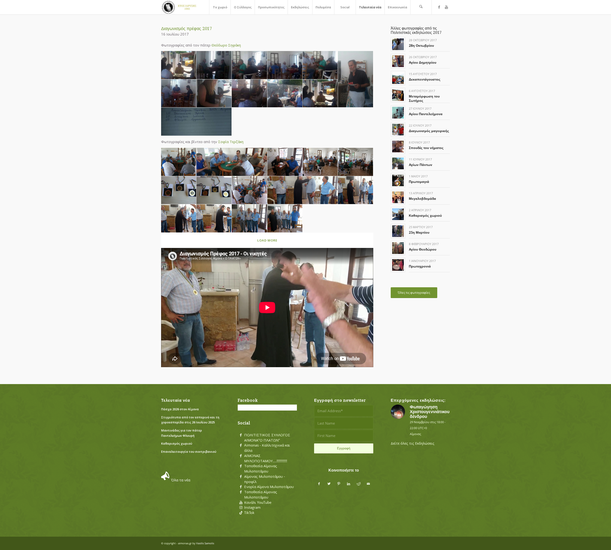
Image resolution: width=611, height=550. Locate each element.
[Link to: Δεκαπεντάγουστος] (398, 78)
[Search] (421, 7)
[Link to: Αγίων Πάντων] (398, 163)
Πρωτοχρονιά (420, 266)
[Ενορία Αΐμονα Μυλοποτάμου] (240, 486)
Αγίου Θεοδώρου (422, 249)
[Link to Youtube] (446, 6)
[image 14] (355, 190)
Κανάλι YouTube (257, 502)
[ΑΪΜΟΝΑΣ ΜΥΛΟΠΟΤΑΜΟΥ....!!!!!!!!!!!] (240, 455)
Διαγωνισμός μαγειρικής (429, 131)
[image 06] (355, 79)
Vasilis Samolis (205, 543)
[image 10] (285, 93)
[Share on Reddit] (358, 483)
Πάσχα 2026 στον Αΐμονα (180, 409)
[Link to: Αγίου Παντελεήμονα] (398, 112)
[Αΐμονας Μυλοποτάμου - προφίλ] (240, 476)
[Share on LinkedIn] (348, 483)
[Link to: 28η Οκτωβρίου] (398, 44)
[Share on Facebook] (319, 483)
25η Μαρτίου (419, 232)
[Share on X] (329, 483)
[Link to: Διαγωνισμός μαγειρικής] (398, 129)
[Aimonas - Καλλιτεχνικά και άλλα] (240, 445)
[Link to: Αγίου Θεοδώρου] (398, 248)
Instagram (252, 507)
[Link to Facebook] (439, 6)
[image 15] (178, 218)
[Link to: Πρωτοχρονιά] (398, 265)
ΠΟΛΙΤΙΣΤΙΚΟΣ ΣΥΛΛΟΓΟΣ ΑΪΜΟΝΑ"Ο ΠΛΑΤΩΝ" (267, 437)
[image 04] (285, 65)
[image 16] (214, 218)
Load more (267, 240)
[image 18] (285, 218)
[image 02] (214, 65)
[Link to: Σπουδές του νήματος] (398, 146)
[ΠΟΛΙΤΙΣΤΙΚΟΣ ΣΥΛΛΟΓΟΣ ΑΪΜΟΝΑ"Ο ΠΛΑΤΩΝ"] (240, 435)
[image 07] (178, 93)
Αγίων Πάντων (420, 165)
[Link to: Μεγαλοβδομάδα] (398, 197)
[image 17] (249, 218)
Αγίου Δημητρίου (422, 62)
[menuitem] (220, 7)
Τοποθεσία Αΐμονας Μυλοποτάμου (260, 468)
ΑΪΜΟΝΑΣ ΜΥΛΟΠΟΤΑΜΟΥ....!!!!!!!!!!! (265, 458)
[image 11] (320, 93)
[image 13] (302, 190)
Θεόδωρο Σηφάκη (226, 45)
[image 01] (178, 65)
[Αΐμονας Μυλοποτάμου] (180, 7)
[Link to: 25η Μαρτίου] (398, 231)
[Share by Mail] (368, 483)
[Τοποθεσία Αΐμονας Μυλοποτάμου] (240, 466)
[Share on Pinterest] (339, 483)
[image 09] (249, 93)
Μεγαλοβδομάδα (422, 198)
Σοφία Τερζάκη (230, 141)
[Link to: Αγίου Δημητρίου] (398, 61)
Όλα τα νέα (180, 480)
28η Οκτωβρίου (421, 45)
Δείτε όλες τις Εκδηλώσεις (412, 443)
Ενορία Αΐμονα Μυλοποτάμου (269, 486)
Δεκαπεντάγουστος (424, 79)
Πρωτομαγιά (419, 182)
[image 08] (214, 93)
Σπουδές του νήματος (426, 148)
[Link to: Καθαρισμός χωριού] (398, 214)
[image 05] (320, 65)
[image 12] (196, 122)
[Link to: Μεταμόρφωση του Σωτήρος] (398, 95)
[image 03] (249, 65)
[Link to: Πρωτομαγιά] (398, 180)
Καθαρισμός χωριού (425, 215)
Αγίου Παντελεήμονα (425, 114)
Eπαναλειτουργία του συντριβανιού (188, 451)
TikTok (249, 512)
